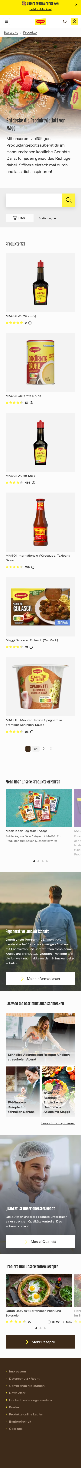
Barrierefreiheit (20, 1422)
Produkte (30, 32)
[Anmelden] (74, 21)
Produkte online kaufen (26, 1414)
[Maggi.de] (40, 22)
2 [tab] (38, 861)
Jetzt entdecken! (41, 9)
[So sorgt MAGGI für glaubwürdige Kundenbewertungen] (30, 323)
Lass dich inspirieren (58, 1123)
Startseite (11, 32)
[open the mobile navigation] (6, 21)
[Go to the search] (65, 21)
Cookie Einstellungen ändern (30, 1400)
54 (36, 749)
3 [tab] (43, 861)
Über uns (16, 1429)
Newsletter (17, 1393)
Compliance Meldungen (27, 1386)
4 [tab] (47, 861)
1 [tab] (34, 861)
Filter (21, 218)
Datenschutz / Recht (24, 1379)
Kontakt (15, 1407)
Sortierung (46, 218)
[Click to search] (68, 200)
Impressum (17, 1371)
